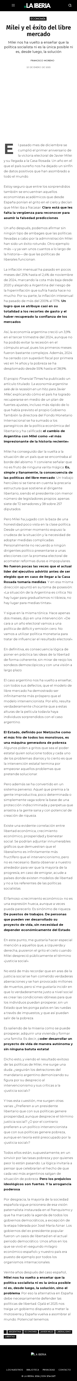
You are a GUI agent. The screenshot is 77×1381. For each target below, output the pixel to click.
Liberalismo (64, 1332)
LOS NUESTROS (14, 1370)
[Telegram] (42, 77)
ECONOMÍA (38, 19)
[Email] (51, 77)
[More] (60, 77)
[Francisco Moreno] (26, 60)
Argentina (15, 1332)
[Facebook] (34, 77)
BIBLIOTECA (33, 1370)
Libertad (10, 1337)
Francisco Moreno (42, 61)
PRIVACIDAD (49, 1370)
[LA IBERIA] (37, 5)
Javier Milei (46, 1332)
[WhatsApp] (25, 77)
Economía (31, 1332)
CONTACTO (64, 1370)
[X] (17, 77)
